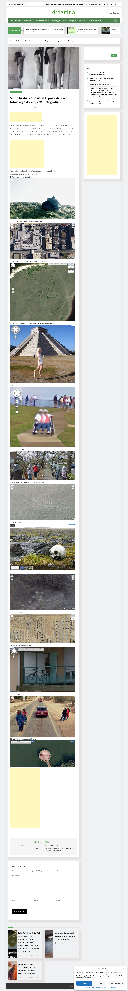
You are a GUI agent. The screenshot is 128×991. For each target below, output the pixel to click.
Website (58, 901)
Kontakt (82, 20)
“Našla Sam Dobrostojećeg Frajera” (62, 29)
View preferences (117, 983)
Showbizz (27, 20)
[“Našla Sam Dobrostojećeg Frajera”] (46, 30)
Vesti (64, 20)
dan (13, 108)
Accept (84, 983)
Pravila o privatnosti (90, 987)
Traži (114, 56)
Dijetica (64, 12)
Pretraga (90, 51)
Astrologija (56, 20)
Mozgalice (72, 20)
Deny (101, 983)
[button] (124, 968)
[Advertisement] (26, 117)
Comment (16, 875)
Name (14, 901)
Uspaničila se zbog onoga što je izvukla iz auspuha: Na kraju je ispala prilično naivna (65, 936)
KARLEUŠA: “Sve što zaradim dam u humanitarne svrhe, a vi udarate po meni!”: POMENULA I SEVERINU (102, 102)
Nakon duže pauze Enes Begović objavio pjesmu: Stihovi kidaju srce (94, 4)
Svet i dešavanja (15, 20)
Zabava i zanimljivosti (41, 20)
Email (36, 901)
